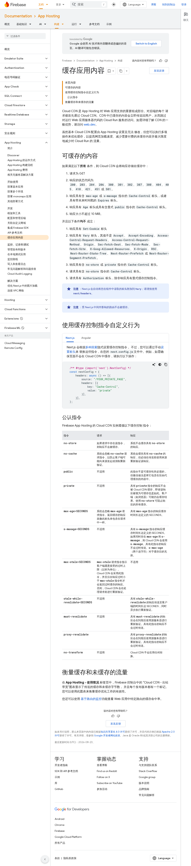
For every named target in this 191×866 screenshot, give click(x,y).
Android (59, 819)
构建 (56, 24)
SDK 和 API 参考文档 (66, 771)
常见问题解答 (146, 795)
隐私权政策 (69, 858)
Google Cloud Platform (68, 837)
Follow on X (103, 777)
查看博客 (102, 765)
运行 (74, 24)
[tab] (70, 337)
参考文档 (94, 24)
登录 (184, 4)
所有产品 (60, 843)
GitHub (59, 789)
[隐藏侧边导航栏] (45, 859)
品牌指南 (144, 789)
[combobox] (88, 4)
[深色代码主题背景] (160, 365)
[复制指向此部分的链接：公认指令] (85, 418)
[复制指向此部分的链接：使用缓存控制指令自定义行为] (143, 325)
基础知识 (21, 24)
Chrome (59, 825)
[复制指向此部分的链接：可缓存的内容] (101, 156)
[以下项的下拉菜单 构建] (63, 24)
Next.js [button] (70, 337)
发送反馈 (159, 70)
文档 (41, 4)
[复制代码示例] (166, 365)
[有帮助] (160, 61)
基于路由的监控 (91, 699)
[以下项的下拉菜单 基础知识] (31, 24)
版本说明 (144, 783)
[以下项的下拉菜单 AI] (46, 24)
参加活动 (102, 789)
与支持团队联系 (148, 765)
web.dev (89, 124)
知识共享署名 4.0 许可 (113, 731)
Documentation (18, 16)
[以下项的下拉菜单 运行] (81, 24)
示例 (109, 24)
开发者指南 (61, 765)
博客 (153, 4)
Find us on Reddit (107, 771)
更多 (58, 4)
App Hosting (49, 16)
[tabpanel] (115, 376)
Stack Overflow (148, 771)
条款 (57, 858)
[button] (22, 58)
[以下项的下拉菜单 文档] (48, 4)
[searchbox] (25, 36)
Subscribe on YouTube (109, 783)
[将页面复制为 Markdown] (121, 71)
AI (40, 24)
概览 (7, 24)
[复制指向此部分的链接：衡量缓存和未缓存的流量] (131, 673)
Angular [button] (86, 337)
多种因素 (91, 347)
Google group (147, 777)
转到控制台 (168, 4)
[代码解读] (154, 365)
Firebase (67, 60)
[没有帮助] (166, 61)
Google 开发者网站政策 (107, 735)
